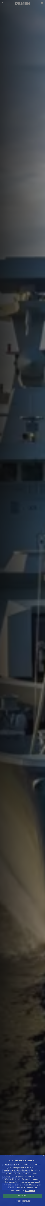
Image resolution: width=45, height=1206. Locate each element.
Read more (30, 1190)
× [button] (43, 1156)
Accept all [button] (22, 1196)
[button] (22, 1201)
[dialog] (22, 1180)
